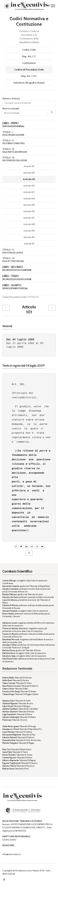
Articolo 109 (29, 230)
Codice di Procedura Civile (29, 69)
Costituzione (29, 63)
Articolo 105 (29, 205)
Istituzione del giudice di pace (29, 82)
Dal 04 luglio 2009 (20, 339)
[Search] (52, 112)
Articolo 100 (29, 172)
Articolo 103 (29, 192)
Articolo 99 (29, 166)
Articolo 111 (29, 243)
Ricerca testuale (10, 108)
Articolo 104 (29, 198)
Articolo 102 (29, 185)
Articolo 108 (29, 224)
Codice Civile (29, 49)
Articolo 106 (29, 211)
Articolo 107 (29, 218)
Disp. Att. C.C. (29, 56)
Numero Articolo (11, 98)
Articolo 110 (29, 237)
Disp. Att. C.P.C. (29, 76)
